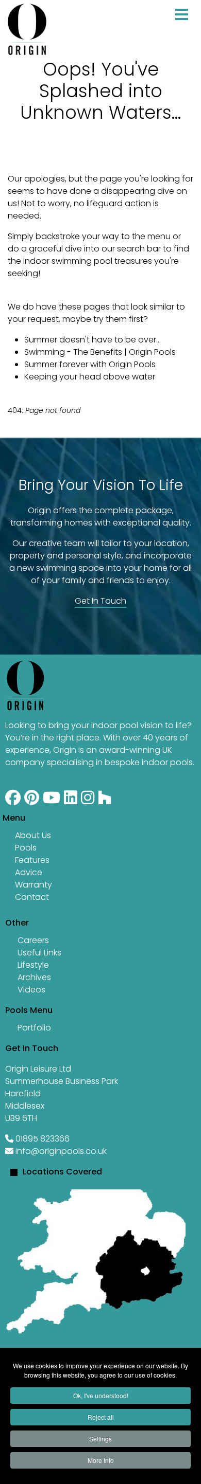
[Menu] (181, 25)
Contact (32, 897)
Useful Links (39, 952)
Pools (26, 848)
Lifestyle (33, 965)
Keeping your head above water (89, 377)
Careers (33, 940)
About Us (33, 835)
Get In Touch (100, 601)
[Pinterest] (31, 800)
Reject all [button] (101, 1417)
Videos (31, 990)
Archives (34, 977)
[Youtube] (51, 800)
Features (32, 860)
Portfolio (34, 1028)
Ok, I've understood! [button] (100, 1395)
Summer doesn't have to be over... (92, 340)
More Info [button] (101, 1460)
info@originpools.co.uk (61, 1151)
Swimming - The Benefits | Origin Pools (100, 352)
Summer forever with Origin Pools (90, 364)
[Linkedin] (70, 800)
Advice (28, 872)
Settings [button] (100, 1438)
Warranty (33, 885)
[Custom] (104, 800)
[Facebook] (13, 800)
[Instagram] (87, 800)
